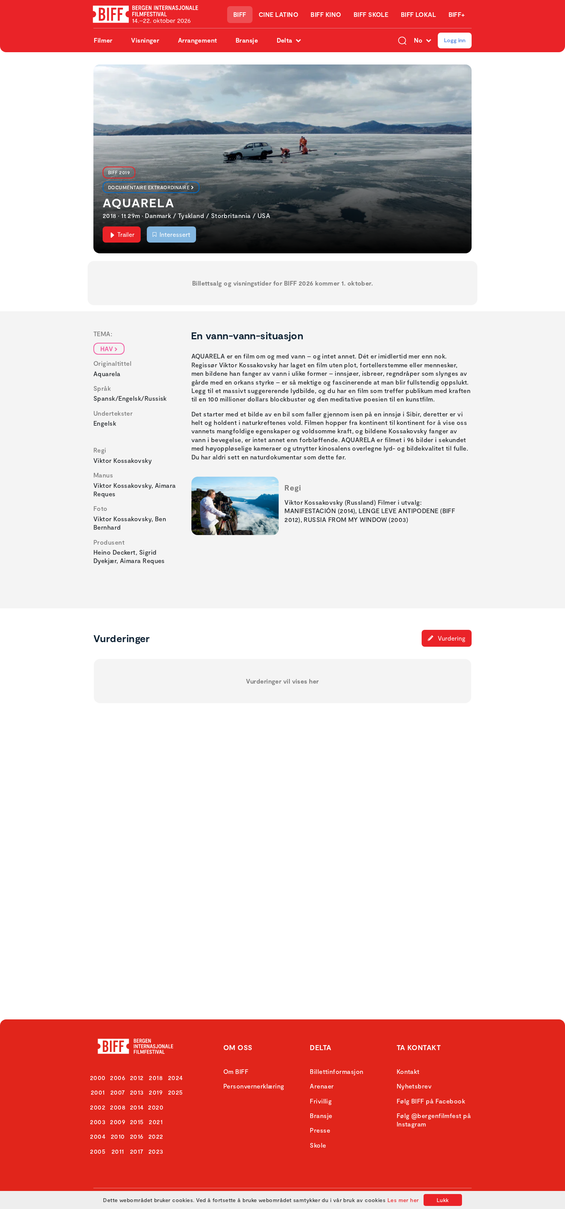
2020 (155, 1107)
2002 (97, 1107)
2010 (118, 1136)
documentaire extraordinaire (148, 187)
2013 (137, 1092)
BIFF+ (457, 14)
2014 (137, 1107)
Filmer (103, 40)
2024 (175, 1077)
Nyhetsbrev (414, 1086)
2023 (155, 1151)
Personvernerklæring (253, 1086)
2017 (137, 1151)
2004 (97, 1136)
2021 (156, 1121)
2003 (97, 1121)
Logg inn (454, 40)
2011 (117, 1151)
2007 (117, 1092)
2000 (98, 1077)
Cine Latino (278, 14)
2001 (98, 1092)
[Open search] (402, 40)
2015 (137, 1121)
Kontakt (408, 1071)
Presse (320, 1130)
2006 (117, 1077)
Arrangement (197, 40)
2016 (137, 1136)
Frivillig (321, 1101)
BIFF (239, 14)
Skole (318, 1145)
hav (106, 348)
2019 (156, 1092)
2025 (175, 1092)
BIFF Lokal (418, 14)
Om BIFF (235, 1071)
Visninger (145, 40)
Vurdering (450, 638)
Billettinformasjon (336, 1071)
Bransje (247, 40)
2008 (117, 1107)
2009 (117, 1121)
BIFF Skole (371, 14)
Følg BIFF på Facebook (431, 1101)
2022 (155, 1136)
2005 (97, 1151)
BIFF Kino (326, 14)
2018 (156, 1077)
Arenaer (322, 1086)
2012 (137, 1077)
